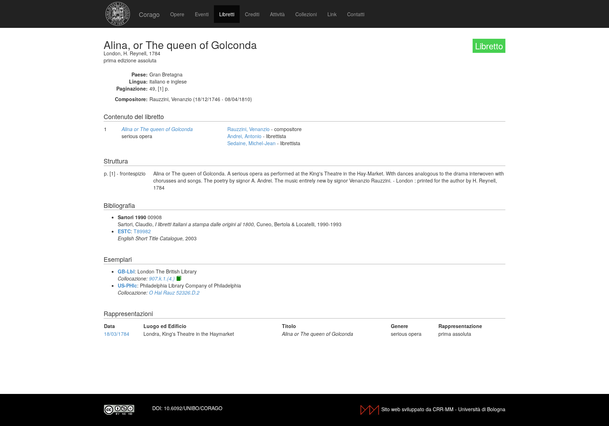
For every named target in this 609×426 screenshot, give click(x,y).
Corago (149, 14)
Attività (277, 14)
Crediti (252, 14)
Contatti (355, 14)
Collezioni (306, 14)
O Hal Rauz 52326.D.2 (174, 292)
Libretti (226, 14)
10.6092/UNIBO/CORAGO (193, 408)
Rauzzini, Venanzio (248, 128)
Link (332, 14)
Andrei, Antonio (244, 136)
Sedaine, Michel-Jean (251, 143)
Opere (177, 14)
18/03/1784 (116, 333)
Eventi (202, 14)
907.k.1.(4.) (162, 278)
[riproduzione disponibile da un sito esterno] (178, 278)
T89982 (142, 231)
